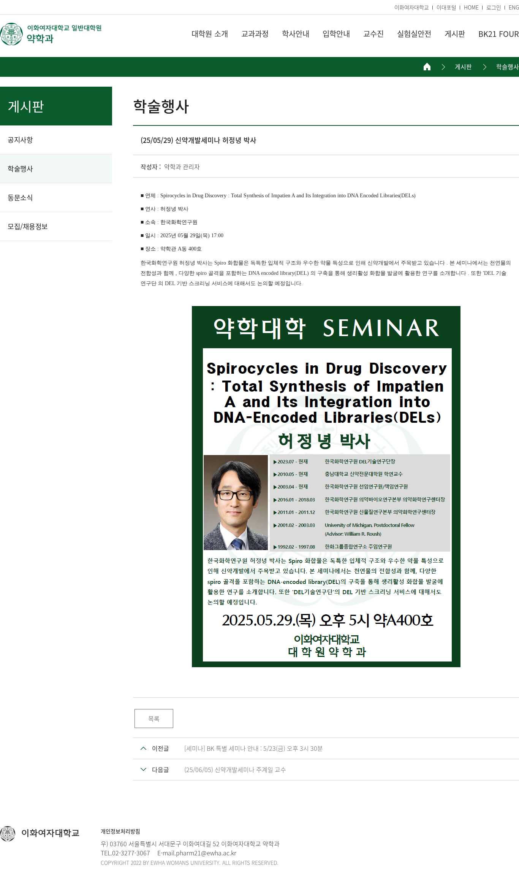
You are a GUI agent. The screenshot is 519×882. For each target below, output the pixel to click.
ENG (514, 7)
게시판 (463, 67)
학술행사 (507, 67)
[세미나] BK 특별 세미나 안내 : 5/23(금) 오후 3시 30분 (253, 748)
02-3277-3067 (131, 852)
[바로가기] (51, 34)
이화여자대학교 (411, 7)
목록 (154, 718)
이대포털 (446, 7)
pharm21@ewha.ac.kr (206, 852)
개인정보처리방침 (120, 831)
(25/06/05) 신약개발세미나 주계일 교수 (235, 769)
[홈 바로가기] (427, 66)
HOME (471, 7)
